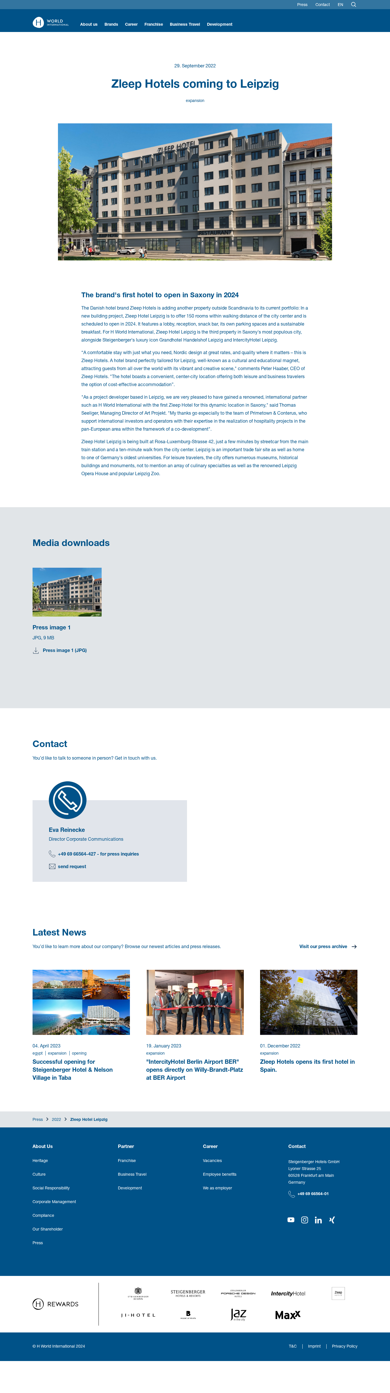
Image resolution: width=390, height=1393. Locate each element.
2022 (56, 1119)
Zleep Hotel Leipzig (89, 1119)
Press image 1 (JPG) (65, 650)
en (340, 4)
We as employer (217, 1187)
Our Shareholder (48, 1229)
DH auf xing (332, 1220)
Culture (39, 1174)
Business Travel (185, 24)
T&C (293, 1346)
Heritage (40, 1160)
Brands (111, 24)
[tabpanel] (75, 621)
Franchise (153, 24)
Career (131, 24)
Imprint (314, 1346)
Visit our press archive (323, 946)
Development (219, 24)
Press (302, 4)
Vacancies (212, 1160)
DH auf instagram (304, 1220)
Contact (322, 4)
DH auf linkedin (318, 1220)
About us (89, 24)
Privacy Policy (344, 1346)
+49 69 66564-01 (313, 1193)
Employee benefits (219, 1174)
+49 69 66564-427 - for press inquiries (98, 853)
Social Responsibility (51, 1187)
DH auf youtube (291, 1220)
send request (72, 866)
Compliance (43, 1215)
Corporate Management (54, 1201)
